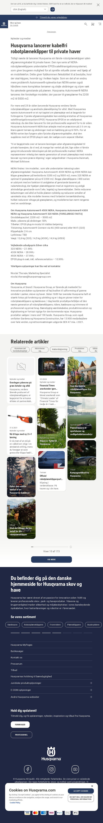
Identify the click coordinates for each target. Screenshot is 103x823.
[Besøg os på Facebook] (28, 769)
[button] (15, 633)
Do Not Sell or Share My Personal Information (81, 798)
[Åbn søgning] (86, 24)
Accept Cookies (80, 791)
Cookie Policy (15, 803)
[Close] (92, 786)
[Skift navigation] (100, 24)
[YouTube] (75, 769)
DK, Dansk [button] (14, 25)
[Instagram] (51, 769)
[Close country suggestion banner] (98, 5)
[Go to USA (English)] (52, 9)
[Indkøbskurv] (93, 24)
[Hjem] (4, 24)
